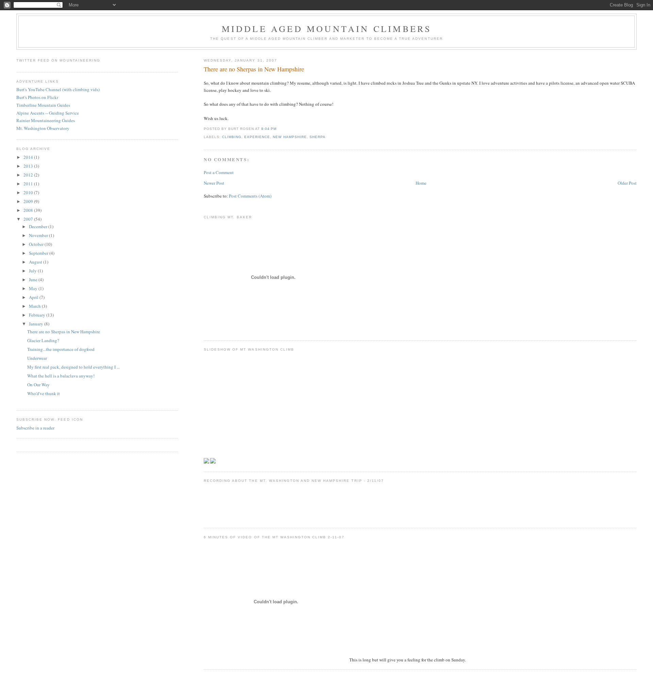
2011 (28, 184)
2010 (28, 192)
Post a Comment (219, 172)
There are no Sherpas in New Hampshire (254, 69)
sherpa (317, 137)
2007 (28, 219)
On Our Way (38, 385)
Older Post (627, 183)
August (36, 262)
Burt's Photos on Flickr (37, 97)
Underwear (37, 358)
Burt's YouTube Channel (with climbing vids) (58, 89)
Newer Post (214, 183)
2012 (28, 175)
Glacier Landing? (43, 340)
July (33, 271)
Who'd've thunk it (43, 393)
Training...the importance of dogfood (61, 349)
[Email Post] (278, 129)
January (36, 324)
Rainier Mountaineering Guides (45, 120)
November (39, 235)
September (39, 253)
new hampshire (289, 137)
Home (421, 183)
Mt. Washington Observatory (42, 128)
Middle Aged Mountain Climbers (327, 28)
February (37, 315)
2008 (28, 210)
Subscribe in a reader (35, 428)
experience (257, 137)
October (37, 244)
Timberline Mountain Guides (43, 105)
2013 (28, 166)
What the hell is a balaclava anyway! (61, 376)
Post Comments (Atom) (250, 196)
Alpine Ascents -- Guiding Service (47, 113)
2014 (28, 157)
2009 (28, 201)
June (33, 279)
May (33, 288)
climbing (231, 137)
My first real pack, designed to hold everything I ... (73, 367)
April (34, 297)
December (38, 226)
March (35, 306)
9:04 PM (269, 129)
